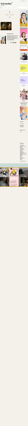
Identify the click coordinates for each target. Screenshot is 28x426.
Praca (21, 156)
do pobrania (21, 145)
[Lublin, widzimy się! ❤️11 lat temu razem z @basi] (14, 172)
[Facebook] (10, 42)
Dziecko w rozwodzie (23, 146)
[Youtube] (13, 42)
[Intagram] (12, 42)
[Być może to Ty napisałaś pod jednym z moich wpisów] (23, 181)
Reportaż (21, 157)
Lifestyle (21, 150)
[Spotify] (15, 42)
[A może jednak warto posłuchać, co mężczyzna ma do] (4, 181)
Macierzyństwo (22, 152)
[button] (26, 7)
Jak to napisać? (22, 148)
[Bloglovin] (25, 105)
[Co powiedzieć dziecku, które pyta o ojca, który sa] (14, 181)
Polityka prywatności (23, 161)
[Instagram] (24, 105)
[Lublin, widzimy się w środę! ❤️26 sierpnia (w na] (4, 172)
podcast (21, 155)
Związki (21, 159)
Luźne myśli (21, 151)
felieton (21, 147)
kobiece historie (22, 149)
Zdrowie (21, 158)
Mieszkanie (21, 153)
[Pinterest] (23, 105)
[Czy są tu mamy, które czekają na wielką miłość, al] (23, 172)
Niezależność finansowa (23, 154)
